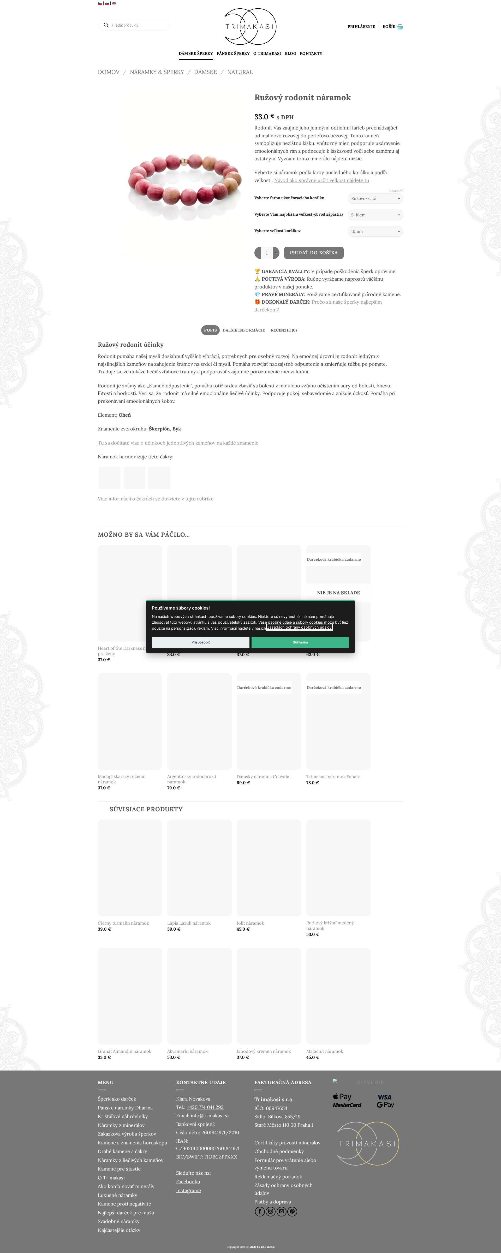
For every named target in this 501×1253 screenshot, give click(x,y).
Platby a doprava (272, 1201)
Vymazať (396, 191)
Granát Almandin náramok (124, 1051)
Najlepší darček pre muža (126, 1212)
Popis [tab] (210, 330)
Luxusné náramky (117, 1195)
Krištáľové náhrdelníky (123, 1116)
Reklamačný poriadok (278, 1176)
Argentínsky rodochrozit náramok (191, 779)
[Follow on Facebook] (260, 1212)
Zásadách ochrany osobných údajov (299, 627)
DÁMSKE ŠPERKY (196, 53)
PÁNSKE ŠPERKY (233, 53)
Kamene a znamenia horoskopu (132, 1142)
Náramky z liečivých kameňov (130, 1160)
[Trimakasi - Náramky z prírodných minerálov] (250, 26)
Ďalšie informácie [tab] (244, 330)
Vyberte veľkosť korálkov (277, 231)
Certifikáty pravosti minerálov (287, 1142)
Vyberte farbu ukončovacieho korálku (289, 198)
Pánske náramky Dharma (125, 1107)
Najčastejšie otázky (119, 1230)
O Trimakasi (267, 53)
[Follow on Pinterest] (292, 1212)
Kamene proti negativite (124, 1204)
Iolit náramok (250, 923)
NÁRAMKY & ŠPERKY (157, 71)
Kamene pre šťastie (119, 1169)
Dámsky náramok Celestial (264, 776)
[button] (361, 26)
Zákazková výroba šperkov (127, 1134)
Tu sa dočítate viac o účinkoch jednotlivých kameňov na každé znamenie (178, 443)
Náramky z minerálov (121, 1125)
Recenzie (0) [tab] (284, 330)
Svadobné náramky (119, 1221)
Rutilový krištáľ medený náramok (330, 925)
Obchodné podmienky (279, 1151)
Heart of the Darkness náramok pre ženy (129, 651)
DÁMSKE (205, 71)
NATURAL (240, 71)
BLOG (290, 53)
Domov (109, 71)
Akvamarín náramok (187, 1051)
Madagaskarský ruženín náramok (122, 779)
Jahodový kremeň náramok (264, 1051)
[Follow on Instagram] (271, 1212)
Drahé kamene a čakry (122, 1151)
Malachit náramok (324, 1051)
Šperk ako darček (117, 1099)
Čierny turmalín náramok (123, 923)
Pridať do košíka (314, 253)
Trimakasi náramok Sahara (333, 776)
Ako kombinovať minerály (126, 1186)
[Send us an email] (282, 1212)
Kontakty (311, 53)
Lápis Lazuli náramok (189, 923)
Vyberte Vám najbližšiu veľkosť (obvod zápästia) (298, 214)
